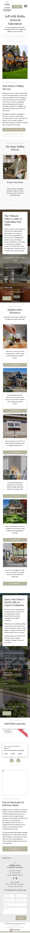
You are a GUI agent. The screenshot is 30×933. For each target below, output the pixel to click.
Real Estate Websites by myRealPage (15, 927)
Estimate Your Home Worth (15, 36)
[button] (17, 6)
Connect (17, 6)
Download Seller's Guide (13, 134)
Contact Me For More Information (15, 848)
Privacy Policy (14, 925)
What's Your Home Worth (13, 129)
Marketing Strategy (15, 41)
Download (16, 364)
